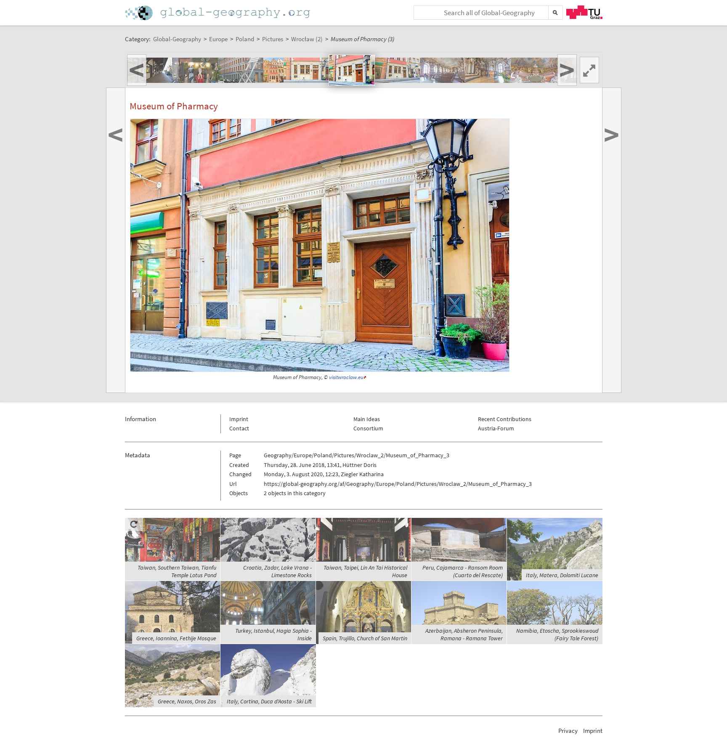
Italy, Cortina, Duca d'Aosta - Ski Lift (269, 701)
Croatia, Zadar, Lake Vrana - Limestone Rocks (277, 571)
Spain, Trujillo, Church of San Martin (365, 638)
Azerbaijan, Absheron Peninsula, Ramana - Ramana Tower (464, 634)
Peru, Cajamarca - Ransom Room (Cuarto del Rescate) (462, 571)
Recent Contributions (504, 419)
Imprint (238, 419)
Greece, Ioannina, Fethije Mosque (176, 638)
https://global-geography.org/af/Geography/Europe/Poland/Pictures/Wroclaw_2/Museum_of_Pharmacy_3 (398, 484)
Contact (239, 428)
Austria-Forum (496, 428)
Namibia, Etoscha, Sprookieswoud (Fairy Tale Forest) (557, 634)
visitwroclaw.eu (346, 377)
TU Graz (584, 12)
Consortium (368, 428)
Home (218, 12)
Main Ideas (366, 419)
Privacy (568, 731)
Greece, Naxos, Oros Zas (187, 701)
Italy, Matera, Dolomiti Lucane (562, 575)
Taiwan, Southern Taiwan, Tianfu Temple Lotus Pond (177, 571)
